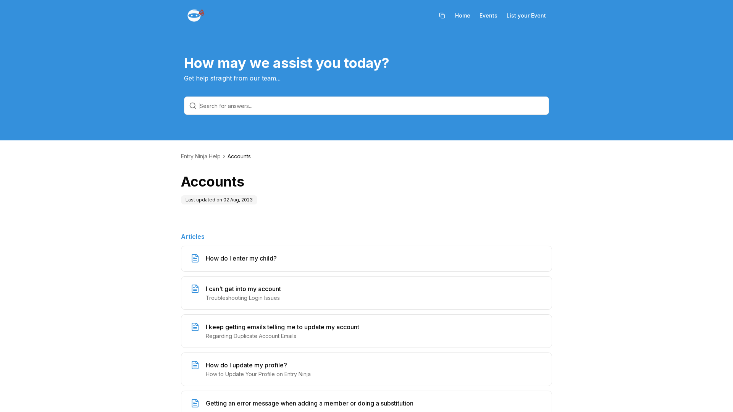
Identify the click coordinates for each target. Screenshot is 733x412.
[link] (239, 156)
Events (488, 15)
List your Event (526, 15)
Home (462, 15)
